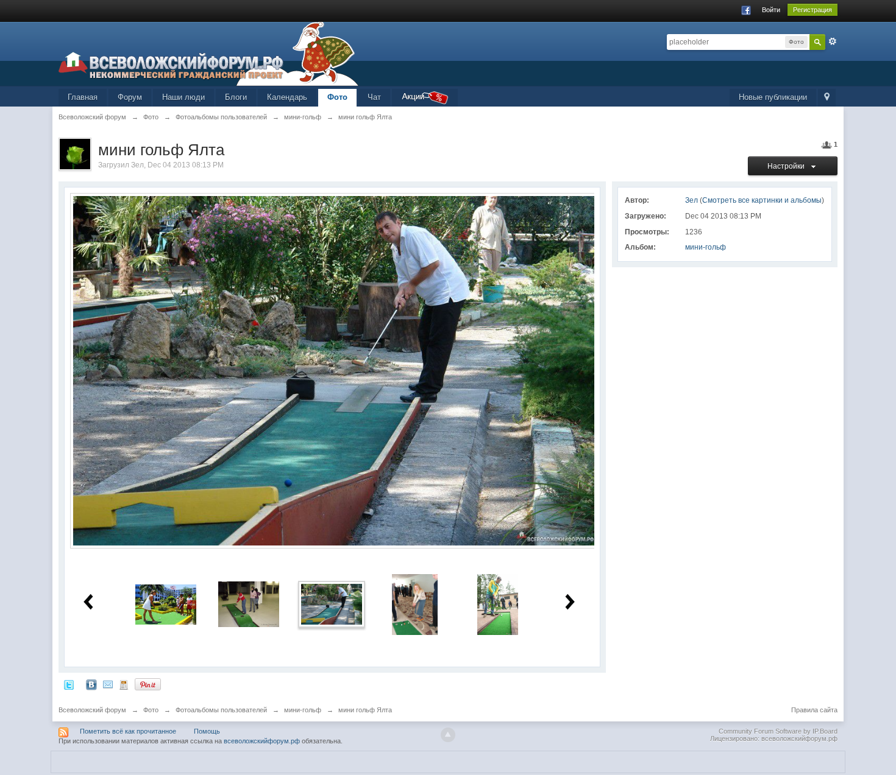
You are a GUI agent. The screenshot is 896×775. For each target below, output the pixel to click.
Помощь (207, 731)
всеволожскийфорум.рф (262, 741)
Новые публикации (773, 97)
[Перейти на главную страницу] (208, 53)
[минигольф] (165, 603)
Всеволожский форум (92, 710)
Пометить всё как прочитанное (128, 731)
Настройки (787, 166)
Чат (374, 97)
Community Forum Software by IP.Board (778, 731)
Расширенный (832, 41)
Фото (337, 97)
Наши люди (183, 97)
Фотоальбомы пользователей (221, 710)
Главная (83, 97)
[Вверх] (448, 735)
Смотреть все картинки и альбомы (762, 200)
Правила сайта (814, 710)
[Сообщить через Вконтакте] (91, 684)
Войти (771, 9)
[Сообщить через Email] (108, 684)
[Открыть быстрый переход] (827, 98)
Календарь (287, 97)
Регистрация (812, 9)
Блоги (236, 97)
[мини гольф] (414, 603)
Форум (130, 97)
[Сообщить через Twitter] (69, 684)
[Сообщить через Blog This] (124, 684)
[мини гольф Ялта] (331, 603)
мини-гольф (705, 247)
